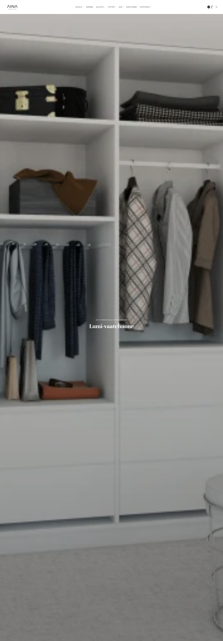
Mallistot (100, 7)
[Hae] (216, 7)
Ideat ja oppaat (131, 7)
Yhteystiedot (145, 7)
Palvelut (78, 7)
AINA (120, 7)
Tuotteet (111, 7)
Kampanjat (89, 7)
